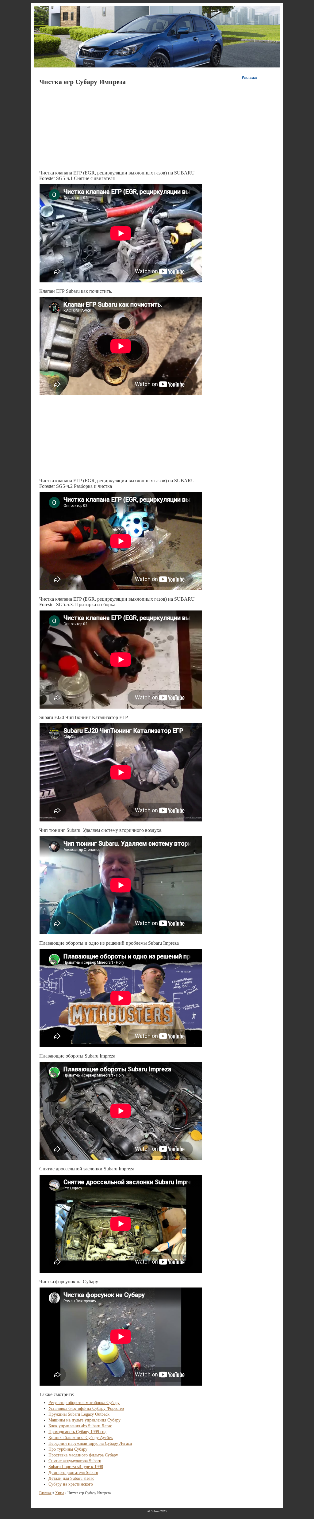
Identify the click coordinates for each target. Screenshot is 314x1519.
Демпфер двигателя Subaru (73, 1472)
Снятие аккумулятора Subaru (74, 1461)
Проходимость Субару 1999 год (77, 1431)
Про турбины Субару (67, 1449)
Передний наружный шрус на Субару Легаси (90, 1443)
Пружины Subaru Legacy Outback (78, 1414)
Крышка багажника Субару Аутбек (80, 1437)
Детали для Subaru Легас (71, 1478)
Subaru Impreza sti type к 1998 (75, 1466)
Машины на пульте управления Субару (84, 1420)
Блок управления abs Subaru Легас (80, 1426)
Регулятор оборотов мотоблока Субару (84, 1402)
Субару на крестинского (70, 1484)
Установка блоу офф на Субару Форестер (86, 1408)
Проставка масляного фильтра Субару (83, 1455)
